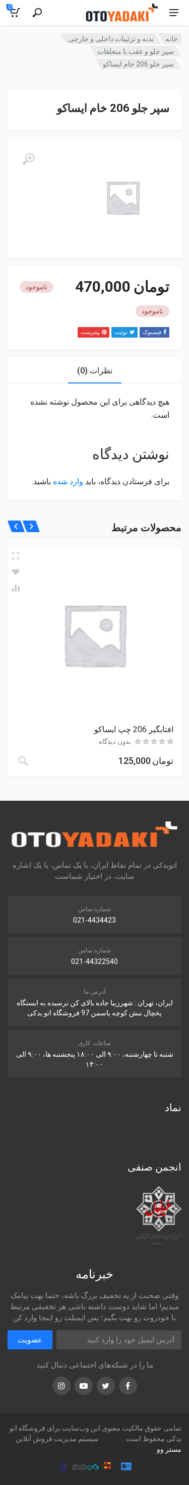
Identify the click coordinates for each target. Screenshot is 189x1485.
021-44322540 (94, 961)
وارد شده (68, 481)
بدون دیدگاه (115, 741)
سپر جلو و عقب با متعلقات (135, 51)
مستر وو (169, 1449)
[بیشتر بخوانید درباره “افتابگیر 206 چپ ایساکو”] (23, 761)
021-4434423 (94, 920)
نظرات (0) (94, 370)
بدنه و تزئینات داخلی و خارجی (111, 39)
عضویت (30, 1339)
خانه (171, 39)
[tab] (94, 370)
